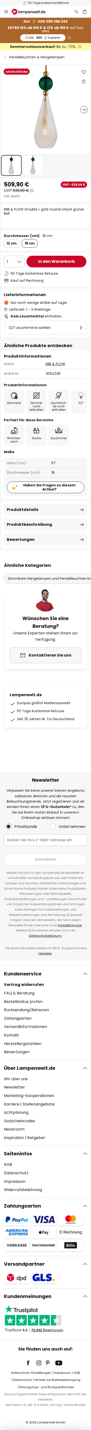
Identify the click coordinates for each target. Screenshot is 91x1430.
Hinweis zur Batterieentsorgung (57, 1380)
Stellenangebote (39, 1104)
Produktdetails (22, 509)
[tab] (45, 1013)
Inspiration (14, 1137)
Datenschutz (16, 1173)
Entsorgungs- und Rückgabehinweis (46, 1387)
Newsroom (14, 1129)
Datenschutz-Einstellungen (31, 1373)
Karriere (11, 1104)
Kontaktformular (70, 925)
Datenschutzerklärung (45, 936)
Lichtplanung (16, 1112)
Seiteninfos (18, 1153)
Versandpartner (24, 1264)
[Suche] (76, 12)
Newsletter (14, 1087)
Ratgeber (36, 1137)
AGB (8, 1164)
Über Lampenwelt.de (29, 1068)
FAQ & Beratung (19, 993)
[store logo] (31, 12)
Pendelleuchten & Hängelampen (37, 57)
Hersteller (45, 953)
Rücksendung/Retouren (26, 1010)
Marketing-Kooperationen (29, 1095)
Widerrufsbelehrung (23, 1190)
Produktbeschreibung (29, 524)
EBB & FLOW (55, 363)
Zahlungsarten (18, 1018)
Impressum (14, 1181)
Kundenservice (22, 973)
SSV (42, 37)
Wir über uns (16, 1079)
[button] (11, 165)
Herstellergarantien (22, 1043)
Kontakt (11, 1035)
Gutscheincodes (19, 1121)
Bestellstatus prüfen (23, 1001)
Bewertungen (21, 539)
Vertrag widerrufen (24, 984)
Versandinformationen (25, 1026)
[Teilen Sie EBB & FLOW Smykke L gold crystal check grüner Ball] (83, 81)
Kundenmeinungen (27, 1296)
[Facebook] (31, 1363)
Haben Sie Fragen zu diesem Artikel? (49, 487)
